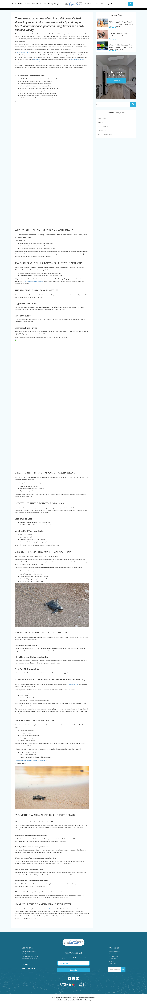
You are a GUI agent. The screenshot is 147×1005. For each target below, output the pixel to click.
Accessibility (113, 954)
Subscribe (73, 970)
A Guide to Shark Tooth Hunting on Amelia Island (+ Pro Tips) (121, 35)
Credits (111, 961)
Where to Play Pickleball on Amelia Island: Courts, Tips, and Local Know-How (121, 47)
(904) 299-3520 (28, 968)
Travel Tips (102, 130)
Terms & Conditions (79, 997)
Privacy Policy (113, 956)
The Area (43, 4)
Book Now (99, 4)
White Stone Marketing (83, 1000)
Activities (102, 119)
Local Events (103, 127)
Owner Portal (113, 959)
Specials (27, 4)
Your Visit (35, 4)
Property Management (55, 4)
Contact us (112, 963)
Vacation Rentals (17, 4)
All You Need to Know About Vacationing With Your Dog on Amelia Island (121, 24)
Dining (100, 123)
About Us (88, 4)
